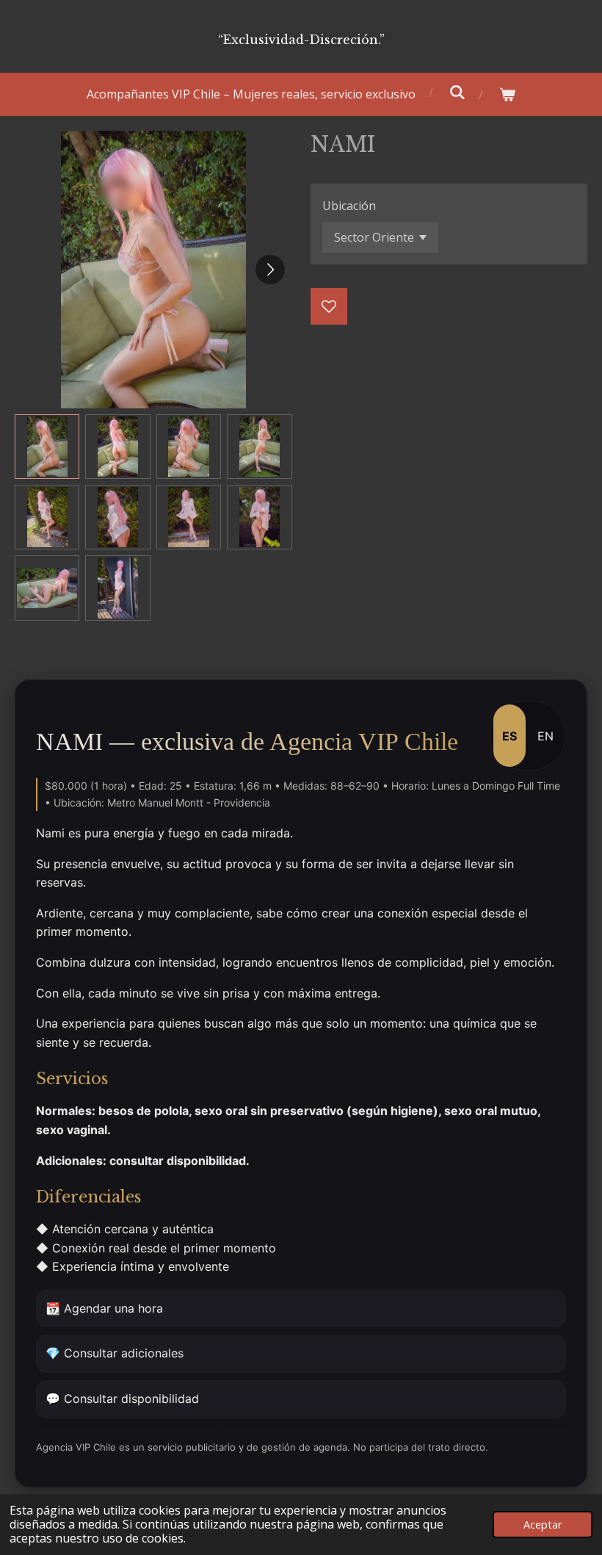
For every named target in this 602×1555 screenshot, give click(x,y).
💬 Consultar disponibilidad (122, 1398)
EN (545, 736)
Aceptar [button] (542, 1524)
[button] (47, 446)
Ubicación (349, 206)
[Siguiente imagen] (270, 269)
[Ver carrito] (507, 94)
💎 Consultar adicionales (115, 1353)
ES (509, 736)
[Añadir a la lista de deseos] (329, 306)
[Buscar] (457, 92)
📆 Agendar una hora (104, 1308)
